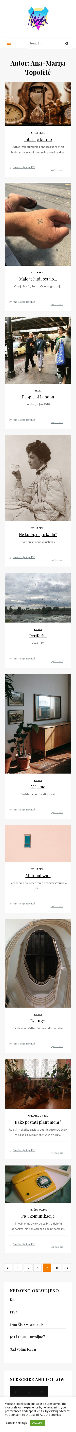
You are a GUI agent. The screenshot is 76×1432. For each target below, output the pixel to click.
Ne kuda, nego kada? (38, 534)
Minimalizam (38, 875)
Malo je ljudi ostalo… (38, 279)
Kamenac (17, 1299)
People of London (38, 396)
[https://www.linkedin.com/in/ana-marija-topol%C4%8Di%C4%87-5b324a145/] (41, 1392)
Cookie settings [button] (16, 1422)
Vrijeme (38, 786)
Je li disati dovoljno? (27, 1336)
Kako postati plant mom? (38, 1122)
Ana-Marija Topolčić (24, 167)
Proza (38, 629)
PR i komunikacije (38, 1216)
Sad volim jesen (23, 1349)
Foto (38, 390)
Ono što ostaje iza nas (28, 1324)
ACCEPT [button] (37, 1422)
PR (30, 1209)
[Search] (67, 43)
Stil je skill (38, 132)
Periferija (38, 635)
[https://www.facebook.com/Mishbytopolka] (16, 1392)
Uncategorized (38, 1115)
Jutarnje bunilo (38, 139)
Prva (13, 1312)
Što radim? (40, 1209)
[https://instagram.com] (29, 1392)
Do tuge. (38, 1020)
